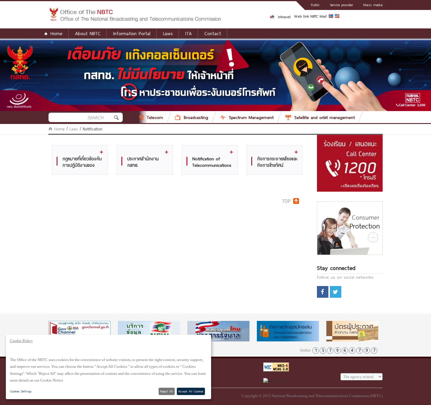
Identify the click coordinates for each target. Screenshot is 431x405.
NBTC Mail (318, 16)
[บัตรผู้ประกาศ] (357, 331)
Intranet (284, 16)
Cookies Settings (20, 391)
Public (315, 4)
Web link (301, 16)
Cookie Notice (51, 380)
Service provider (341, 4)
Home (56, 33)
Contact (212, 33)
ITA (188, 33)
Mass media (373, 4)
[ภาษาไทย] (332, 17)
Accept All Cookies (190, 391)
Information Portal (131, 33)
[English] (338, 17)
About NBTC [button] (88, 33)
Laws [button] (168, 33)
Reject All (166, 391)
